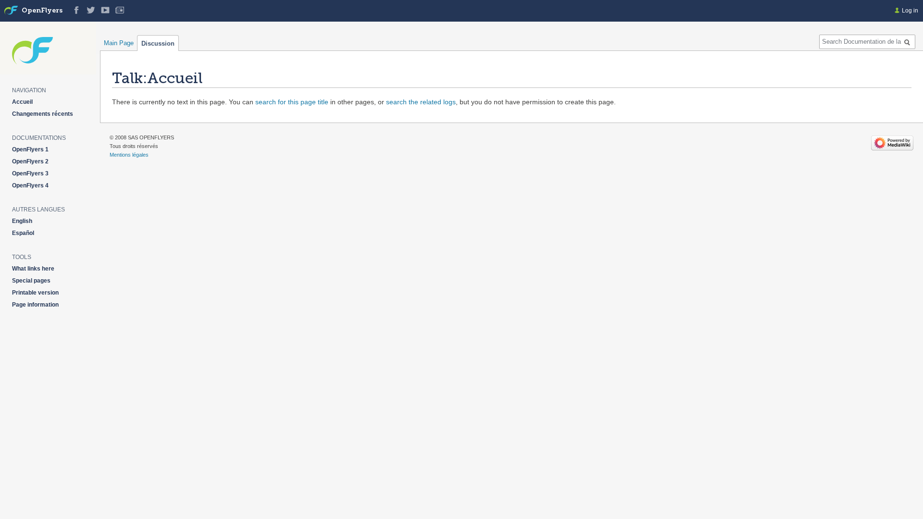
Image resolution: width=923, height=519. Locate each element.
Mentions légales (129, 155)
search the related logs (421, 102)
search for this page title (291, 102)
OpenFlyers (42, 10)
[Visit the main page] (11, 10)
